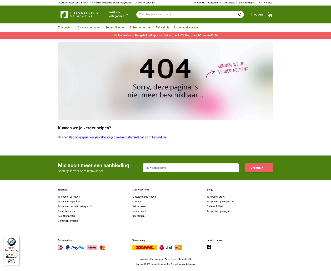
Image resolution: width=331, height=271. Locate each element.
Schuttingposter (66, 216)
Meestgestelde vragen (144, 196)
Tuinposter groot (216, 196)
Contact (136, 201)
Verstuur (256, 168)
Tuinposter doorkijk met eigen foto (76, 206)
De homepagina (78, 137)
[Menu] (17, 238)
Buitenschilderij (215, 206)
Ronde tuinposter (67, 211)
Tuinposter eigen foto (69, 201)
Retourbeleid (185, 259)
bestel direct (159, 137)
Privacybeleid (171, 259)
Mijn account (139, 211)
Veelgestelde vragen (102, 137)
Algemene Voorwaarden (151, 259)
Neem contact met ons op (132, 137)
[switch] (11, 261)
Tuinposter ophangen (218, 211)
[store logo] (79, 14)
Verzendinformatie (68, 220)
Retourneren (139, 206)
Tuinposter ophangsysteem (221, 201)
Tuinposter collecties (69, 196)
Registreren (138, 216)
